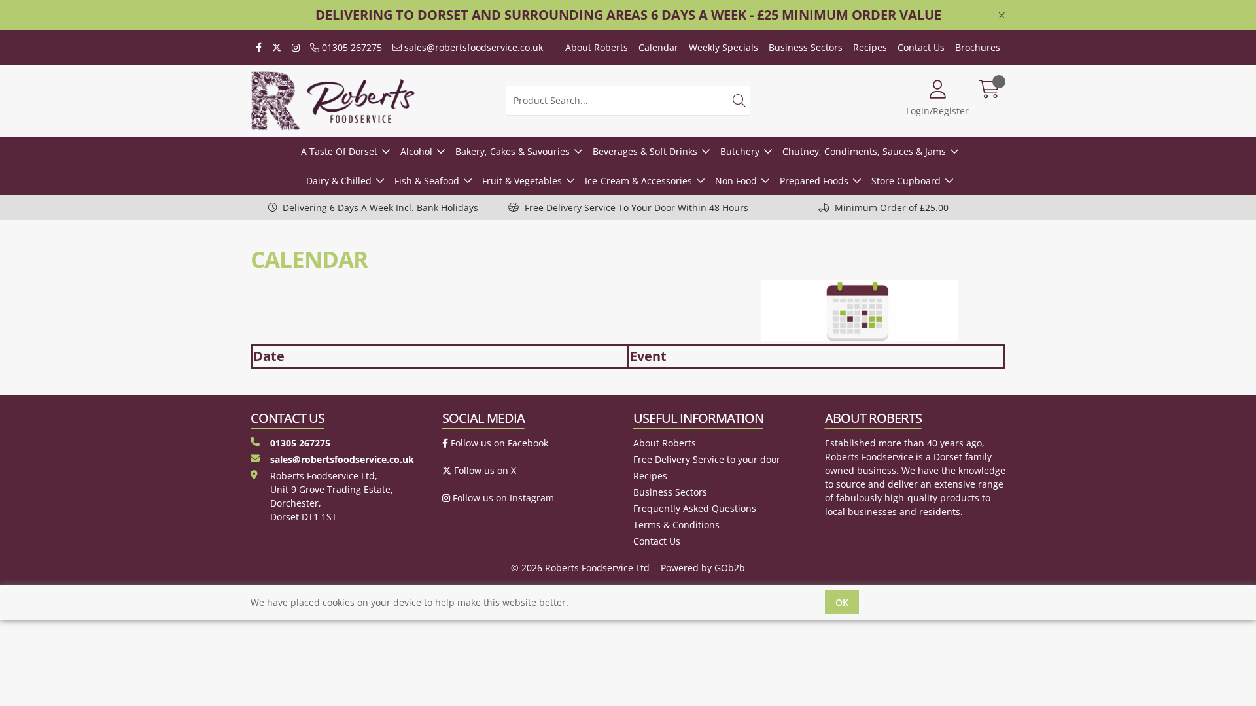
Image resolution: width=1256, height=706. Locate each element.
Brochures (977, 47)
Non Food (736, 181)
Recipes (870, 47)
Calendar (658, 47)
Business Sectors (806, 47)
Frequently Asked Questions (694, 508)
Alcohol (416, 151)
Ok (841, 602)
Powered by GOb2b (703, 568)
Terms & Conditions (676, 524)
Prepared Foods (814, 181)
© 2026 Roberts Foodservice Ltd (580, 568)
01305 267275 (350, 47)
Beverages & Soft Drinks (645, 151)
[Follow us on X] (277, 47)
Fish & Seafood (426, 181)
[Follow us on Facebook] (259, 47)
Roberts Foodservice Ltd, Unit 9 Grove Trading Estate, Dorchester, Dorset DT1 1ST (331, 496)
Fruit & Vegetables (522, 181)
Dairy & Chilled (339, 181)
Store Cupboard (906, 181)
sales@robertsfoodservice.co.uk (472, 47)
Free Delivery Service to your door (706, 459)
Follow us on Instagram (502, 498)
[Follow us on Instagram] (296, 47)
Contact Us (921, 47)
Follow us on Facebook (498, 443)
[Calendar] (879, 310)
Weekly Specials (723, 47)
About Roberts (596, 47)
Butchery (739, 151)
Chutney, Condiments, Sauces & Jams (864, 151)
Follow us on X (483, 470)
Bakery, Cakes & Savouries (512, 151)
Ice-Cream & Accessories (638, 181)
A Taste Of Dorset (339, 151)
